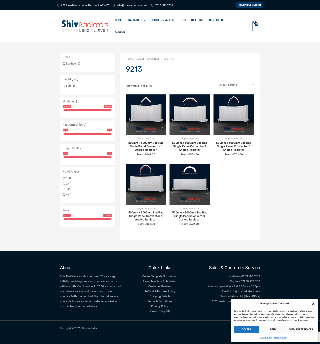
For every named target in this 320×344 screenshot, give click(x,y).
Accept (247, 329)
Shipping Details (160, 296)
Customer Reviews (160, 286)
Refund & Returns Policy (159, 291)
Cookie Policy (266, 337)
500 (68, 85)
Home (118, 20)
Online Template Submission (160, 276)
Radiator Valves (163, 20)
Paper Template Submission (160, 281)
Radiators (135, 20)
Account (121, 32)
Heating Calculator (249, 4)
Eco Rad (71, 63)
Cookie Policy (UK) (160, 311)
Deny (273, 329)
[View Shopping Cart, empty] (256, 26)
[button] (313, 303)
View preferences (301, 329)
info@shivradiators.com (245, 291)
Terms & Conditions (160, 301)
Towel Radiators (191, 20)
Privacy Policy (281, 337)
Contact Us (216, 20)
